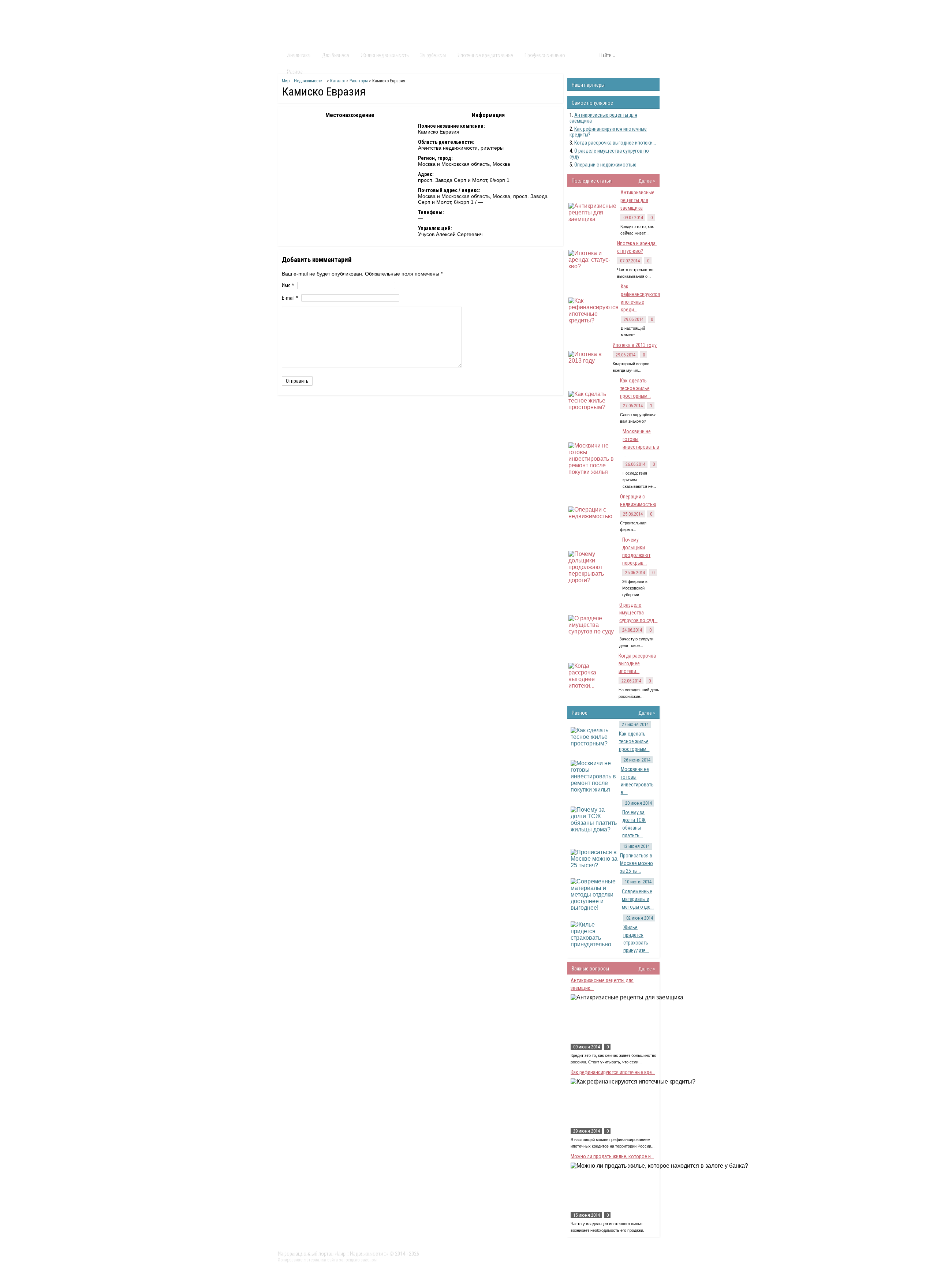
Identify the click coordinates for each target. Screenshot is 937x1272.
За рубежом (432, 55)
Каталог (347, 7)
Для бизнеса (335, 55)
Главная (291, 7)
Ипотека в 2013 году (635, 345)
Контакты (402, 7)
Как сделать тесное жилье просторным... (635, 388)
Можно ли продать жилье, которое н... (612, 1156)
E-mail (290, 298)
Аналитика (298, 55)
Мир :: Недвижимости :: (304, 80)
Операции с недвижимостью (605, 165)
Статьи (319, 7)
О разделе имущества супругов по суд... (638, 612)
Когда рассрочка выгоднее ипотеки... (615, 143)
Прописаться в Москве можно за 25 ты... (636, 863)
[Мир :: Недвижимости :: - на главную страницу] (319, 27)
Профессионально (544, 55)
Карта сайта (437, 7)
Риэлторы (359, 80)
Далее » (646, 181)
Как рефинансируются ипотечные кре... (613, 1072)
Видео (374, 7)
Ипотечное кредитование (485, 55)
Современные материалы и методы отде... (638, 899)
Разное (294, 71)
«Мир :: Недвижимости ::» (361, 1253)
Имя (288, 285)
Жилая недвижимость (384, 55)
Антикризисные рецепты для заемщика (637, 200)
